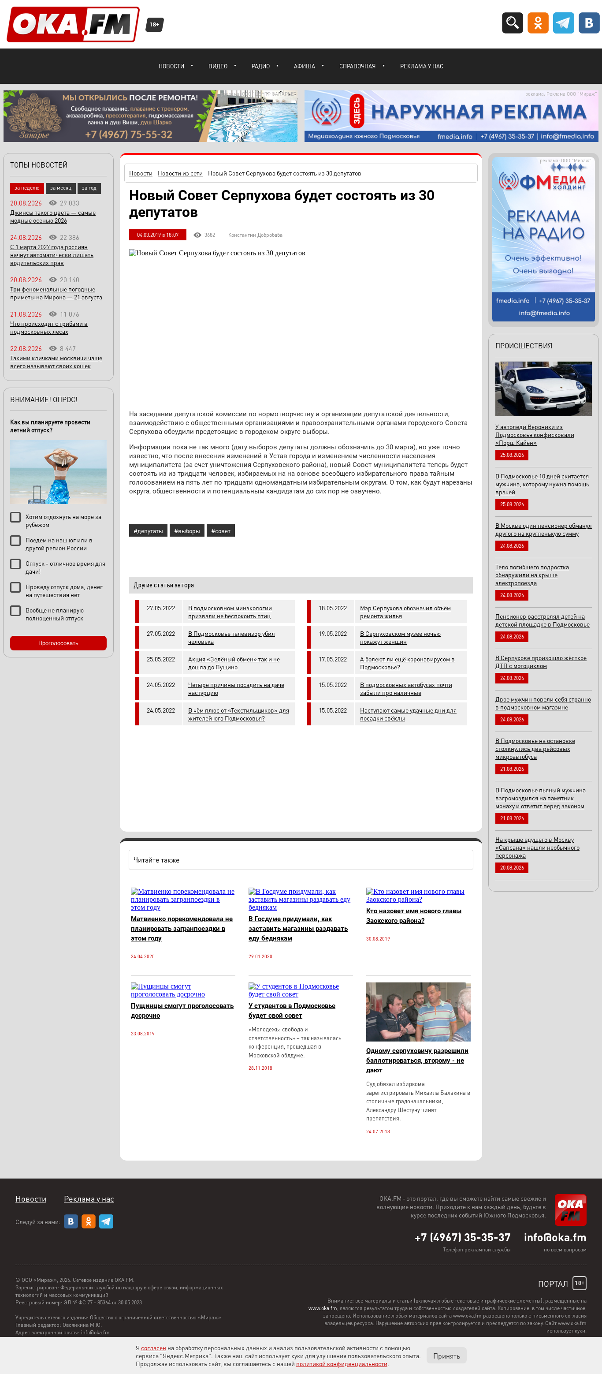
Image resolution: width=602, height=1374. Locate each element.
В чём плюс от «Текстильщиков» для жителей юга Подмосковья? (238, 714)
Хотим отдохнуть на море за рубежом (63, 520)
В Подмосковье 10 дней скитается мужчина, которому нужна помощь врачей (542, 484)
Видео (217, 66)
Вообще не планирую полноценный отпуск (55, 614)
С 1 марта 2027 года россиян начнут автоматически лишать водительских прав (51, 254)
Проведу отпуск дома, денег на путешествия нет (64, 590)
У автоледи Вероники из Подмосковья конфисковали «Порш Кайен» (534, 434)
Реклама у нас (421, 66)
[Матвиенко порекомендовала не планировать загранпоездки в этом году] (183, 907)
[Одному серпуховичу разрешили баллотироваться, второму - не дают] (418, 1039)
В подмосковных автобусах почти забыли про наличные (406, 688)
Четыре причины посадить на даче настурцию (236, 688)
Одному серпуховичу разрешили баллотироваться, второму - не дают (417, 1060)
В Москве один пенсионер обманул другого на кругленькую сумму (543, 529)
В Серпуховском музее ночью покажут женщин (400, 637)
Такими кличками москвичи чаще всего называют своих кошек (56, 362)
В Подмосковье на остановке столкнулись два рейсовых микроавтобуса (535, 748)
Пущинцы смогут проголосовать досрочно (182, 1010)
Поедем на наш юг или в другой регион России (59, 544)
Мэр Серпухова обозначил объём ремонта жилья (405, 612)
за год (89, 187)
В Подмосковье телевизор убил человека (231, 637)
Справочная (357, 66)
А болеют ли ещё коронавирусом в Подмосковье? (407, 663)
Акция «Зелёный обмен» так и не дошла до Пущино (234, 663)
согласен (153, 1348)
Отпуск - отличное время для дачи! (65, 567)
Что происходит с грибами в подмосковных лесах (49, 327)
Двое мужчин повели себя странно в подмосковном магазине (543, 703)
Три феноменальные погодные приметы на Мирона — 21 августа (56, 293)
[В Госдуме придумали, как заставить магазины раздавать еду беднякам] (301, 907)
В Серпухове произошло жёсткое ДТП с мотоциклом (541, 661)
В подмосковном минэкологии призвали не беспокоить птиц (230, 612)
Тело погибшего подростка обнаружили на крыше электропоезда (532, 574)
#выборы (187, 530)
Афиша (304, 66)
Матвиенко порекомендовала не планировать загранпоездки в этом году (182, 928)
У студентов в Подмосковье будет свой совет (292, 1010)
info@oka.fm (555, 1237)
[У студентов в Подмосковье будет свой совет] (301, 994)
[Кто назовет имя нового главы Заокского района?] (418, 899)
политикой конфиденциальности (341, 1363)
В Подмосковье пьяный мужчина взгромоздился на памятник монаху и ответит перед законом (540, 798)
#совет (220, 530)
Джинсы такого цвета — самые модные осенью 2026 (53, 216)
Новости (171, 66)
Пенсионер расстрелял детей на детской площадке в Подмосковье (542, 620)
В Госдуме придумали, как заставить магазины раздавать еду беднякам (298, 928)
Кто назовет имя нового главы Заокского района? (413, 916)
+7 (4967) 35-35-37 (463, 1237)
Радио (261, 66)
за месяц (60, 187)
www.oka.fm (322, 1308)
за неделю (27, 187)
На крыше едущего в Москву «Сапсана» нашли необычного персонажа (537, 847)
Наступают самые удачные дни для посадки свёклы (408, 714)
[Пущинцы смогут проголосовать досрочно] (183, 994)
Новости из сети (180, 173)
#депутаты (148, 530)
